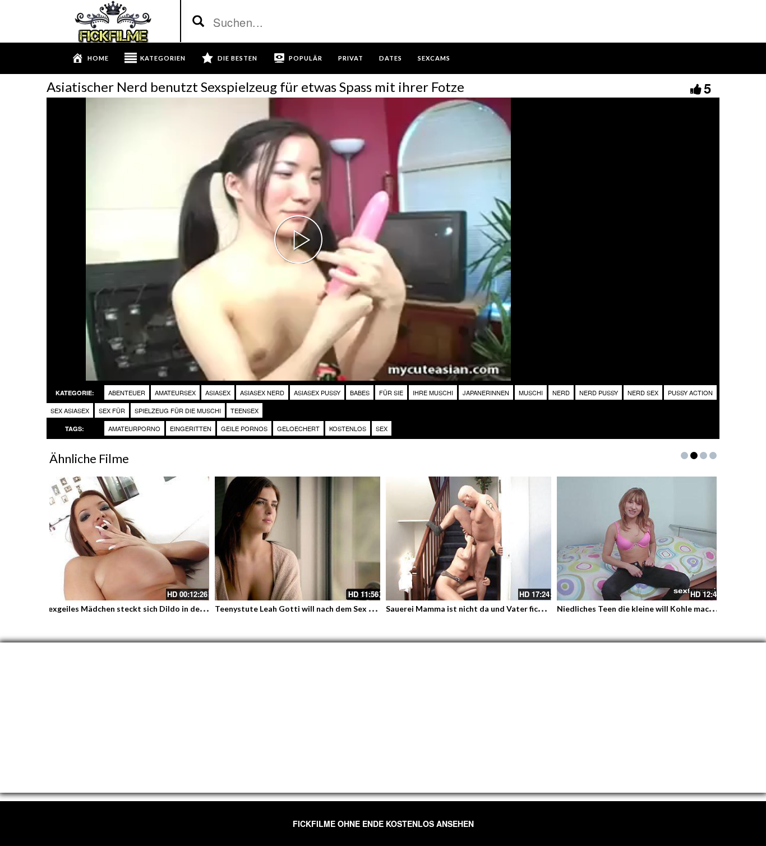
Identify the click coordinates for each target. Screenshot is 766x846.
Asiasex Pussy (317, 392)
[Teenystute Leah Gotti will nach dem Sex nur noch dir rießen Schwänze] (297, 538)
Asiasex (217, 392)
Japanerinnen (486, 392)
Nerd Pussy (598, 392)
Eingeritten (190, 428)
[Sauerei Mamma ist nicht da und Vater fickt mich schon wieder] (468, 538)
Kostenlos (347, 428)
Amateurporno (134, 428)
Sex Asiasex (69, 410)
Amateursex (175, 392)
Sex (381, 428)
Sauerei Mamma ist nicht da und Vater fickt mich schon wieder (501, 608)
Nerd (561, 392)
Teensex (244, 410)
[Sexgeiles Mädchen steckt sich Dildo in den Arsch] (126, 538)
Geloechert (298, 428)
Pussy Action (690, 392)
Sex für (112, 410)
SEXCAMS (434, 58)
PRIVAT (350, 58)
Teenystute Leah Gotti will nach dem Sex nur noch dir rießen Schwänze (346, 608)
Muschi (531, 392)
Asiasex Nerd (262, 392)
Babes (360, 392)
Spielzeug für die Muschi (178, 410)
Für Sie (391, 392)
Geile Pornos (244, 428)
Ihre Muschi (433, 392)
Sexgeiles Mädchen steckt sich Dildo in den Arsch (135, 608)
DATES (390, 58)
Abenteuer (126, 392)
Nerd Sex (642, 392)
